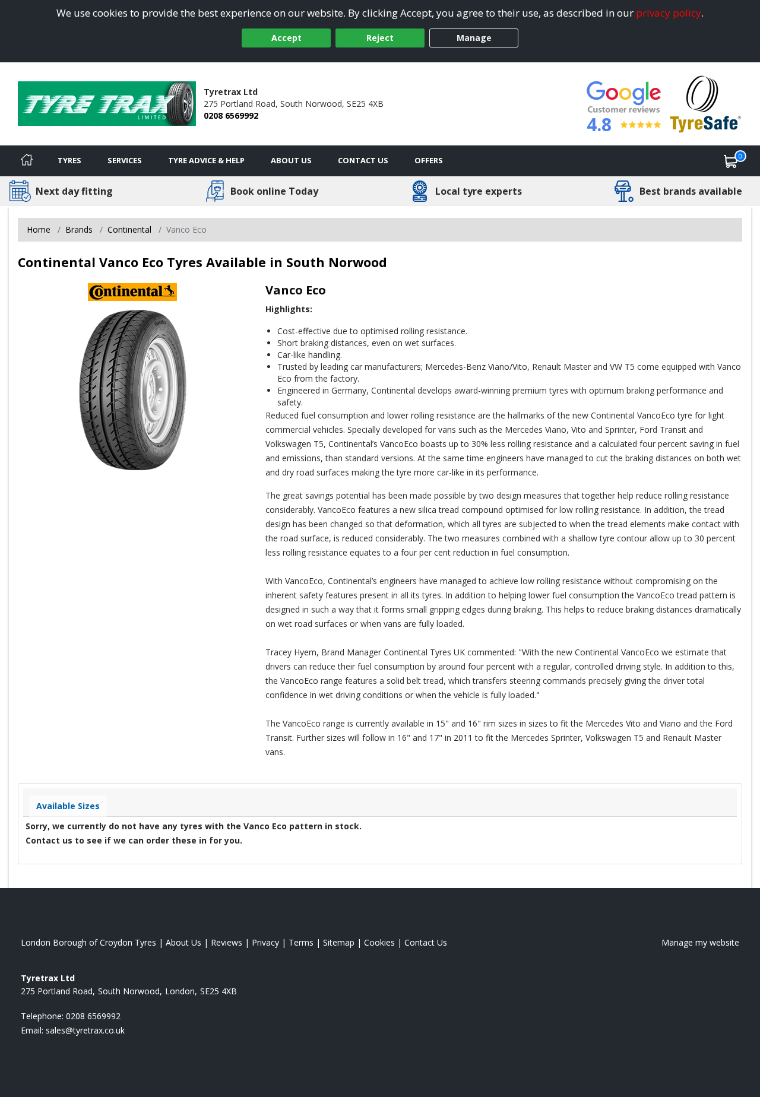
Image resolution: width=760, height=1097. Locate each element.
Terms (301, 942)
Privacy (265, 942)
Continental (129, 229)
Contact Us (363, 160)
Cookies (379, 942)
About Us (291, 160)
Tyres (69, 160)
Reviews (226, 942)
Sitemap (338, 942)
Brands (79, 229)
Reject (380, 37)
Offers (428, 160)
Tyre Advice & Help (206, 160)
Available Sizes (68, 805)
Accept (286, 37)
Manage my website (700, 942)
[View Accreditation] (705, 103)
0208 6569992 (231, 115)
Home (38, 229)
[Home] (27, 160)
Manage (474, 37)
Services (124, 160)
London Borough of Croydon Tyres (88, 942)
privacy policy (668, 13)
